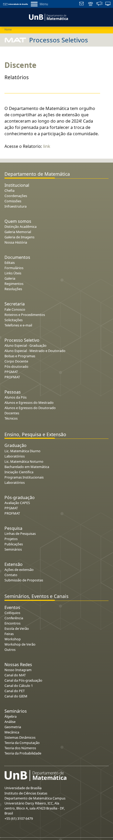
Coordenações (15, 195)
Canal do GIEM (15, 696)
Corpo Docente (16, 361)
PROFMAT (12, 377)
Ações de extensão (19, 569)
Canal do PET (14, 690)
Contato (10, 574)
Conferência (13, 618)
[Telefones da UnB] (91, 4)
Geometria (12, 727)
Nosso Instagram (18, 669)
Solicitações (13, 320)
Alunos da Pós (15, 397)
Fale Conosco (14, 309)
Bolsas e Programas (19, 356)
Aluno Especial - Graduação (25, 345)
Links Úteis (12, 273)
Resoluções (13, 288)
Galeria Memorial (17, 231)
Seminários (13, 549)
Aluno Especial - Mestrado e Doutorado (34, 350)
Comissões (12, 201)
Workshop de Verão (19, 644)
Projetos (11, 538)
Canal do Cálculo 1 (18, 685)
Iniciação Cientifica (18, 472)
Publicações (13, 544)
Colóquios (12, 612)
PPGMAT (11, 371)
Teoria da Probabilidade (22, 753)
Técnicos (11, 418)
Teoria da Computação (22, 742)
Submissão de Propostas (23, 580)
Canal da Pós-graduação (23, 680)
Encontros (12, 623)
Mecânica (11, 732)
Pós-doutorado (16, 366)
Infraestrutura (15, 206)
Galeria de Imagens (19, 237)
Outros (10, 649)
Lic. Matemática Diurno (22, 451)
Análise (10, 721)
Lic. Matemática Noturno (23, 461)
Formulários (13, 267)
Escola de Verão (16, 628)
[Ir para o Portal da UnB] (15, 4)
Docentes (11, 413)
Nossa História (15, 242)
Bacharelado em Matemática (26, 466)
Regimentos (13, 283)
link (46, 146)
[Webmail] (82, 4)
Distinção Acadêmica (20, 226)
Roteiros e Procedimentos (24, 314)
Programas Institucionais (24, 477)
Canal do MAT (15, 675)
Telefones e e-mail (18, 325)
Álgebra (10, 716)
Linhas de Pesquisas (20, 533)
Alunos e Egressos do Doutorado (30, 407)
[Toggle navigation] (4, 16)
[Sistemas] (108, 4)
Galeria (9, 278)
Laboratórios (14, 456)
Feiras (9, 633)
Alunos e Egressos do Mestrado (29, 402)
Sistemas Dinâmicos (19, 737)
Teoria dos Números (20, 748)
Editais (9, 262)
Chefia (9, 190)
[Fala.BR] (99, 4)
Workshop (12, 639)
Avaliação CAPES (17, 502)
